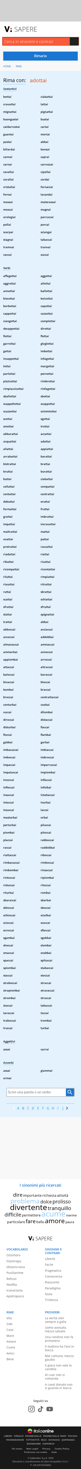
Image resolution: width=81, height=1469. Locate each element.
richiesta (49, 1195)
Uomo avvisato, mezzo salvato (56, 1329)
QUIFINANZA (68, 1440)
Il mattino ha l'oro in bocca (59, 1348)
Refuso (11, 1279)
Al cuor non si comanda (55, 1376)
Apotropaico (15, 1296)
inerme (71, 1215)
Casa (9, 1330)
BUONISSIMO (34, 1444)
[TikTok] (40, 1409)
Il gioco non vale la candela (58, 1367)
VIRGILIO (19, 1436)
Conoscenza (53, 1276)
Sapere (25, 29)
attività (62, 1195)
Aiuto (54, 1452)
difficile (13, 1214)
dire (17, 1194)
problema (25, 1201)
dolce (46, 1202)
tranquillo (59, 1208)
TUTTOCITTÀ (32, 1440)
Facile (49, 1264)
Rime (19, 66)
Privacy (46, 1449)
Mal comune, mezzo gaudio (59, 1358)
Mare (10, 1336)
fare (31, 1221)
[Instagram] (31, 1409)
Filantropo (13, 1261)
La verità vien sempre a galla (55, 1320)
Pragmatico (53, 1271)
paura (69, 1222)
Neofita (11, 1284)
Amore (11, 1341)
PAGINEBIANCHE (15, 1440)
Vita (9, 1318)
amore (55, 1220)
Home (7, 66)
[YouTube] (49, 1409)
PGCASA (72, 1436)
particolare (16, 1222)
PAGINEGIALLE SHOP (54, 1436)
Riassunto (52, 1282)
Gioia (48, 1294)
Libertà (50, 1259)
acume (53, 1213)
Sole (9, 1324)
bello (40, 1222)
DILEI (44, 1440)
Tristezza (51, 1300)
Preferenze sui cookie (35, 1452)
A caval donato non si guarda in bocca (59, 1386)
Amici (10, 1353)
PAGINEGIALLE (33, 1436)
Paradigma (52, 1288)
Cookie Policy (62, 1449)
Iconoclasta (14, 1290)
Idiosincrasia (15, 1267)
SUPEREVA (48, 1444)
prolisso (61, 1201)
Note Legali (32, 1449)
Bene (10, 1359)
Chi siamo (17, 1449)
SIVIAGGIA (54, 1440)
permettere (31, 1215)
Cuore (10, 1347)
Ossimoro (13, 1255)
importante (32, 1195)
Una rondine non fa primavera (59, 1339)
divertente (28, 1207)
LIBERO (8, 1436)
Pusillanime (14, 1273)
